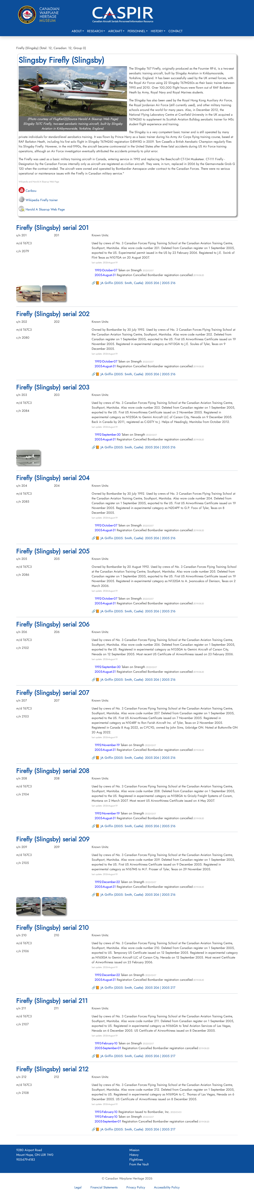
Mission (134, 1150)
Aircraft (115, 31)
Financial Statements (103, 1187)
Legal (78, 1187)
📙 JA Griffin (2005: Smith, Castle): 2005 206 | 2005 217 (135, 987)
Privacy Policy (135, 1187)
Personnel (136, 31)
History (157, 31)
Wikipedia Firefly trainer (41, 200)
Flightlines (136, 1159)
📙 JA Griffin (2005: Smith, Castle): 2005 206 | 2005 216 (135, 283)
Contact (175, 31)
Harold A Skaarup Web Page (45, 209)
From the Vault (139, 1164)
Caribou (30, 190)
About (77, 31)
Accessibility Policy (167, 1187)
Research (95, 31)
